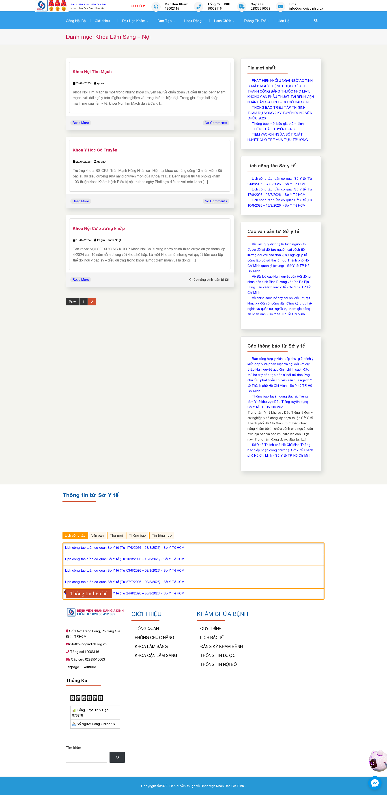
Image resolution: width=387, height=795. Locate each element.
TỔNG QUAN (147, 628)
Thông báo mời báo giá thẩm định (278, 123)
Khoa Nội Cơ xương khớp (99, 228)
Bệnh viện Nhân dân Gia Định (89, 4)
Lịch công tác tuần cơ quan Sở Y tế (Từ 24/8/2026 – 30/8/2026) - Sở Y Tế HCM (124, 593)
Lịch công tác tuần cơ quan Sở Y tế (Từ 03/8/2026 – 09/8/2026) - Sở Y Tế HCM (124, 570)
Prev (72, 302)
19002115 (172, 9)
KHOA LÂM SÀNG (151, 646)
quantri (101, 83)
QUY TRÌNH (210, 628)
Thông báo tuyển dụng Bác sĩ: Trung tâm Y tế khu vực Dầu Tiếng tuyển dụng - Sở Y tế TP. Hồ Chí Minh (278, 401)
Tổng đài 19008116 (84, 652)
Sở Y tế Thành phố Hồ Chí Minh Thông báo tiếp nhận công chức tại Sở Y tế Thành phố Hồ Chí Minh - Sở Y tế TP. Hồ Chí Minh (280, 450)
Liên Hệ (283, 21)
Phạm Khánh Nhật (109, 240)
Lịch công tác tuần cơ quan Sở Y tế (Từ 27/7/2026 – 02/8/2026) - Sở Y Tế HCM (124, 582)
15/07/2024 (83, 240)
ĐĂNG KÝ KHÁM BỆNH (221, 646)
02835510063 (260, 9)
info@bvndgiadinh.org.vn (307, 9)
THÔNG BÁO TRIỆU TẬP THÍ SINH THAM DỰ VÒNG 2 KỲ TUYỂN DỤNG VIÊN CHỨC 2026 (279, 113)
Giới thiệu (102, 21)
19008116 (214, 9)
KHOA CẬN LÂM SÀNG (156, 655)
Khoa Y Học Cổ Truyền (95, 149)
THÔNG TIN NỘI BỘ (218, 664)
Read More (81, 123)
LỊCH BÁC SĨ (211, 637)
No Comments (216, 123)
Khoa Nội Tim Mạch (92, 71)
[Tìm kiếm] (117, 757)
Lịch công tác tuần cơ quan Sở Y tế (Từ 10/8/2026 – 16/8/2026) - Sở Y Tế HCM (124, 559)
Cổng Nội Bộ (76, 21)
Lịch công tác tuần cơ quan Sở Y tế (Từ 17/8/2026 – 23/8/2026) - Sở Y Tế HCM (124, 547)
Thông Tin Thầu (256, 21)
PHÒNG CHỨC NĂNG (154, 637)
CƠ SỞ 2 (138, 6)
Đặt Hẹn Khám (133, 21)
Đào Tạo (164, 21)
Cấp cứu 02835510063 (87, 659)
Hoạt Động (193, 21)
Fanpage (73, 667)
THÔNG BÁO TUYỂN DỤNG (273, 129)
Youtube (90, 667)
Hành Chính (222, 21)
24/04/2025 (83, 83)
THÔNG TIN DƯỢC (218, 655)
